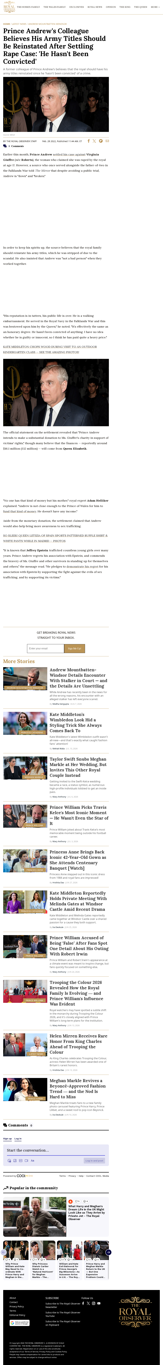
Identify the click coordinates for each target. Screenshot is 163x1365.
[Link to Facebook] (83, 1304)
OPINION (111, 7)
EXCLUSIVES (76, 7)
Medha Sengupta (61, 703)
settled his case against (69, 154)
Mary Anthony (59, 796)
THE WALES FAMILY (55, 7)
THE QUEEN (140, 7)
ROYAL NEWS (95, 7)
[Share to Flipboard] (100, 141)
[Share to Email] (106, 141)
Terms (13, 1310)
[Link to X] (88, 1304)
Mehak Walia (59, 748)
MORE (154, 7)
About (13, 1297)
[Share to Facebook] (89, 141)
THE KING (125, 7)
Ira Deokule (58, 927)
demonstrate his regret (82, 566)
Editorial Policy (17, 1315)
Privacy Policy (17, 1306)
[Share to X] (93, 141)
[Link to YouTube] (98, 1304)
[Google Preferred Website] (20, 1325)
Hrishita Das (58, 882)
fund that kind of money (19, 511)
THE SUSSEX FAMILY (28, 7)
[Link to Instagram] (93, 1304)
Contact (14, 1302)
